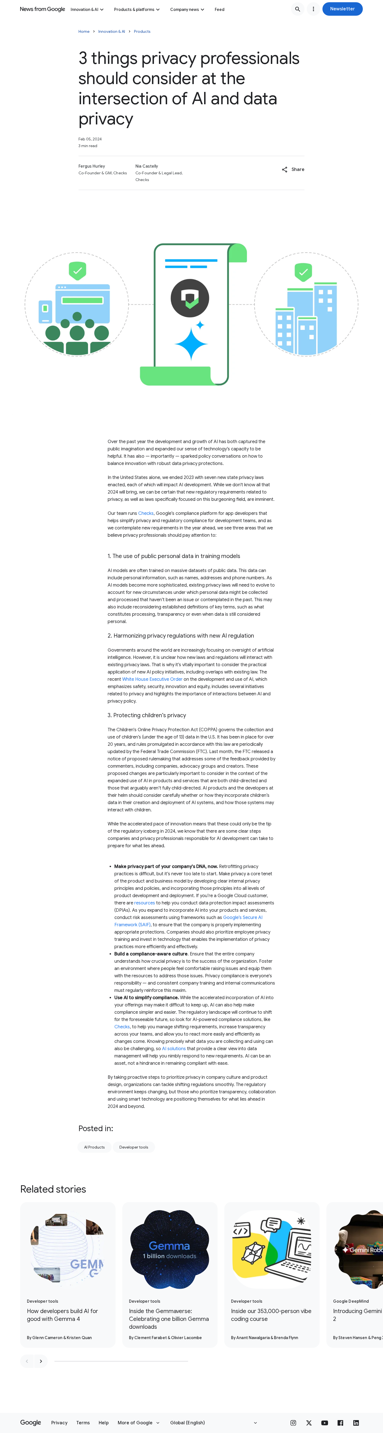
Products (142, 31)
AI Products (94, 1147)
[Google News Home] (42, 9)
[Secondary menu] (313, 9)
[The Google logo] (30, 1423)
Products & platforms (134, 9)
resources (144, 903)
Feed (219, 9)
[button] (342, 9)
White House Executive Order (152, 679)
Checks (146, 513)
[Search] (297, 9)
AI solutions (174, 1049)
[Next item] (41, 1361)
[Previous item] (27, 1361)
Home (84, 31)
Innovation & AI (84, 9)
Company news (184, 9)
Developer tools (133, 1147)
